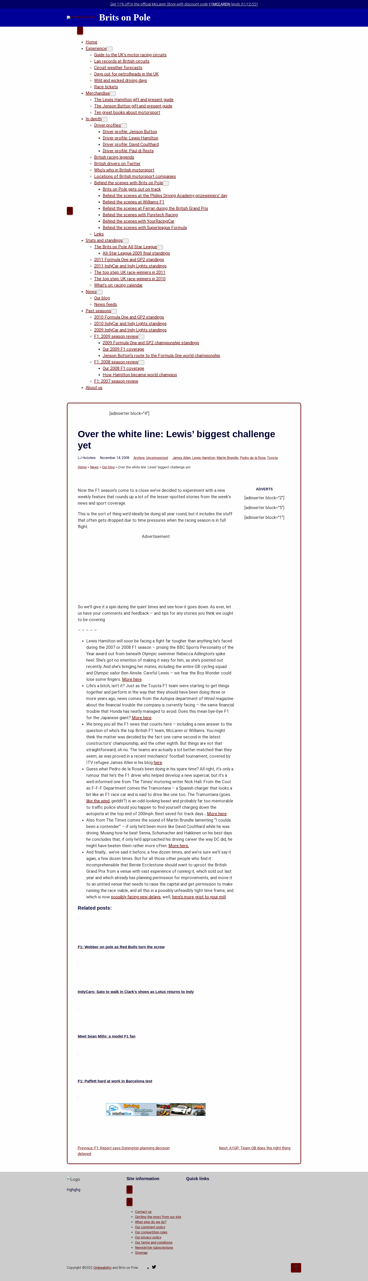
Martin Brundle (227, 458)
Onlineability (102, 1268)
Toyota (272, 458)
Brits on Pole (125, 17)
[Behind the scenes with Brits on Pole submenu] (166, 183)
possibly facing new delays (136, 896)
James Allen (181, 458)
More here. (178, 845)
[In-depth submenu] (104, 119)
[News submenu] (99, 292)
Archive (139, 458)
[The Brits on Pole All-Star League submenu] (160, 247)
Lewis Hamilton (203, 458)
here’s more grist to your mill (199, 896)
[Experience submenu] (109, 49)
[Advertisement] (156, 569)
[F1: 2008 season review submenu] (141, 362)
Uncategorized (157, 458)
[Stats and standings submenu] (125, 241)
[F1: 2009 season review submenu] (141, 337)
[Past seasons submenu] (114, 311)
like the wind (97, 800)
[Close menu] (80, 31)
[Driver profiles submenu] (124, 125)
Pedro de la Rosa (252, 458)
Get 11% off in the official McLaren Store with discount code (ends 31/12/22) (184, 4)
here (158, 762)
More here (132, 679)
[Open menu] (70, 211)
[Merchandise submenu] (113, 94)
